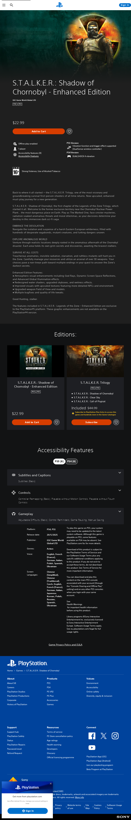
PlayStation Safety (15, 736)
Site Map (87, 807)
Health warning (54, 744)
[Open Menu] (4, 5)
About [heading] (10, 678)
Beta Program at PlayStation (99, 769)
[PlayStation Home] (59, 5)
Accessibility (92, 687)
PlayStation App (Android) (98, 760)
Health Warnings (74, 604)
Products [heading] (52, 678)
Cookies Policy (97, 807)
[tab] (59, 461)
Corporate (11, 700)
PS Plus (50, 695)
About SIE (11, 683)
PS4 (48, 687)
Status (10, 740)
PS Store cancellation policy (60, 736)
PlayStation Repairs (16, 744)
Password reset (14, 748)
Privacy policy (58, 807)
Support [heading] (12, 727)
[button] (28, 156)
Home (10, 670)
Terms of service (54, 731)
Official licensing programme (60, 757)
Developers (52, 748)
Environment (92, 683)
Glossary (51, 753)
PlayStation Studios (16, 691)
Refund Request (14, 753)
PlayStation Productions (18, 695)
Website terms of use (74, 807)
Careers (10, 687)
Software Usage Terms (114, 807)
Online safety (92, 691)
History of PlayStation (17, 704)
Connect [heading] (91, 727)
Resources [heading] (53, 727)
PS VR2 (50, 691)
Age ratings (52, 740)
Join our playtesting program (99, 765)
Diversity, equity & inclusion (99, 695)
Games (19, 670)
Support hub (13, 731)
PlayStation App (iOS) (96, 756)
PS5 (48, 683)
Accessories (52, 700)
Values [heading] (90, 678)
